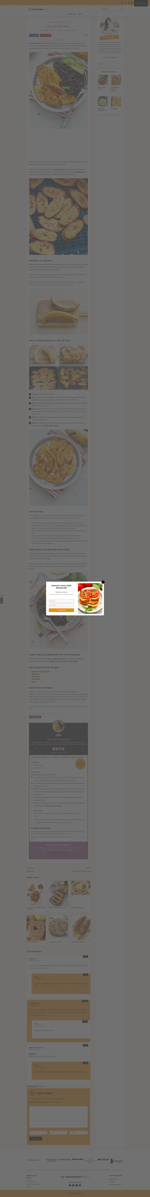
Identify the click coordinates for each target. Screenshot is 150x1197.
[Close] (103, 582)
